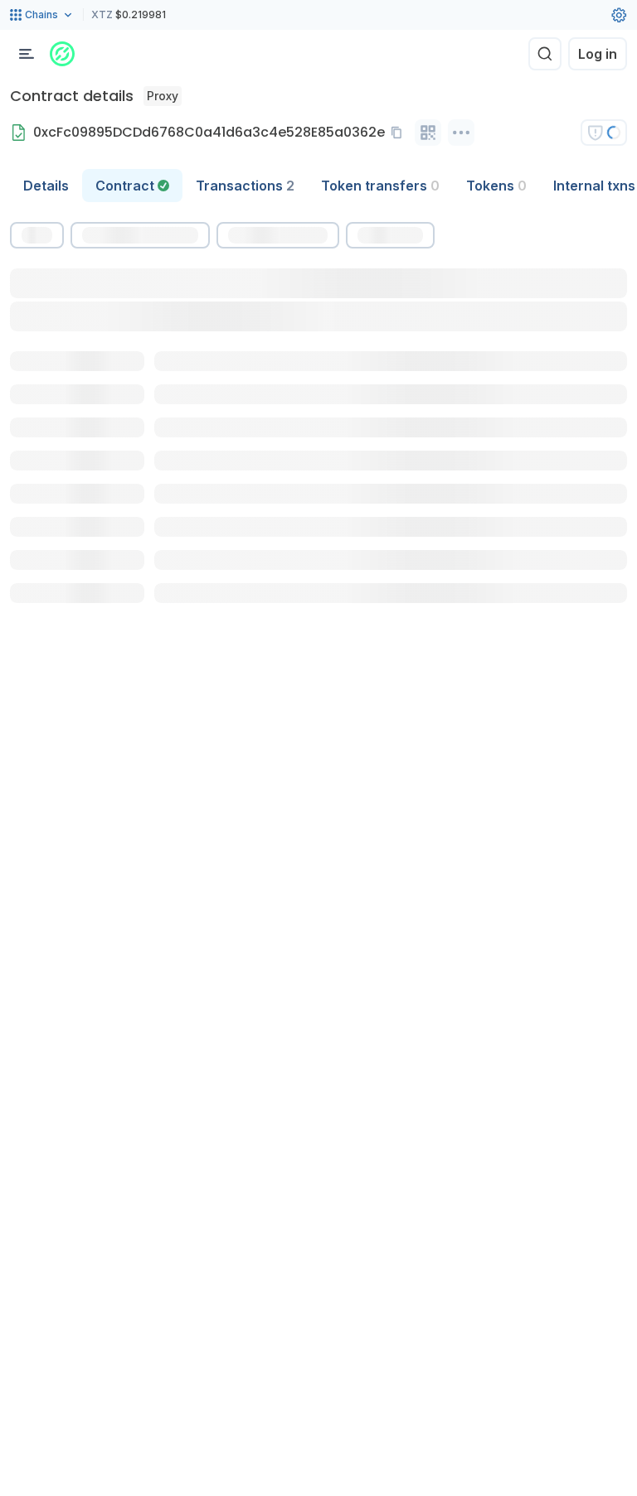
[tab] (132, 185)
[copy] (399, 132)
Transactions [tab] (245, 185)
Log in (597, 54)
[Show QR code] (428, 132)
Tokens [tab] (496, 185)
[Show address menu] (461, 132)
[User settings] (618, 15)
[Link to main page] (62, 53)
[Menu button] (26, 53)
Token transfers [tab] (380, 185)
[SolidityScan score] (604, 132)
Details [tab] (46, 185)
